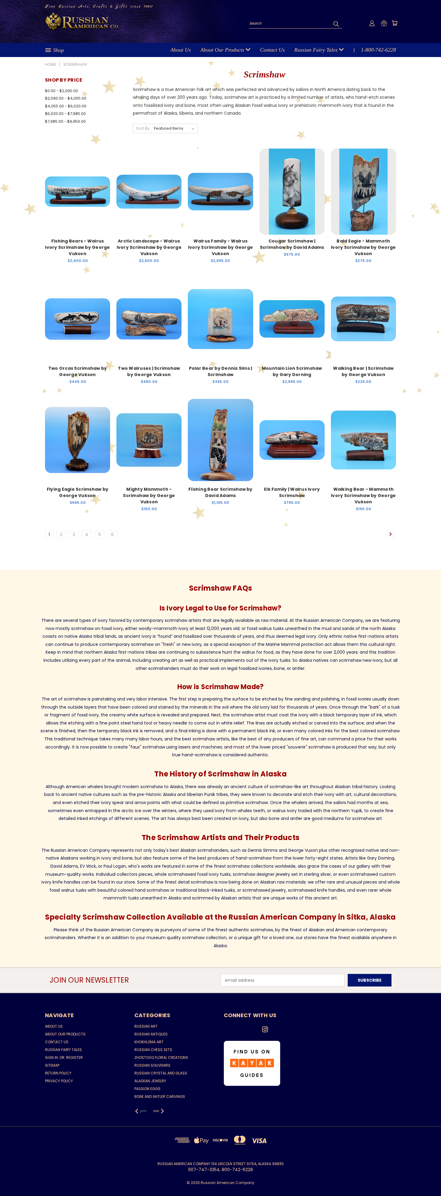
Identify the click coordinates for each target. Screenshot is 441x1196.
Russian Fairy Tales (316, 50)
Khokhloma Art (149, 1041)
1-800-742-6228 (378, 50)
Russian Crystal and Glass (160, 1073)
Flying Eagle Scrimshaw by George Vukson (77, 492)
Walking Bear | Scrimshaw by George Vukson (363, 371)
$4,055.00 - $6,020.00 (65, 106)
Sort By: (143, 128)
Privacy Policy (59, 1080)
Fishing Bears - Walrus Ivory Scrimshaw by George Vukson (77, 247)
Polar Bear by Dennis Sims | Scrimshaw (220, 371)
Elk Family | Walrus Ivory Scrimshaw (292, 492)
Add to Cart (77, 196)
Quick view (77, 185)
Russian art (146, 1026)
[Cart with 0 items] (395, 23)
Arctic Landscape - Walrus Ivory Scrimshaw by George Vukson (149, 247)
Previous (425, 1177)
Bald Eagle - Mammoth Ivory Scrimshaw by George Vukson (363, 247)
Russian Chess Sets (153, 1049)
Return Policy (58, 1073)
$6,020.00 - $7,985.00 (65, 113)
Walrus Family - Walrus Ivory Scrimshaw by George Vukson (220, 247)
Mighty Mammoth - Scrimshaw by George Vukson (149, 495)
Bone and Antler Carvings (159, 1096)
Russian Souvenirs (152, 1065)
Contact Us (272, 50)
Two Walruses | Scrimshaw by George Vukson (149, 371)
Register (74, 1057)
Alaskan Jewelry (150, 1080)
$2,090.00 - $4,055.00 (65, 98)
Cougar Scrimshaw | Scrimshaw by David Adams (292, 244)
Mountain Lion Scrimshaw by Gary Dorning (292, 371)
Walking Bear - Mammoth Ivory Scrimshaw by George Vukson (363, 495)
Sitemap (52, 1065)
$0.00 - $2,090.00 (61, 91)
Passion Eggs (147, 1088)
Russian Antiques (151, 1034)
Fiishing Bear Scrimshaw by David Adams (220, 492)
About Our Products (223, 50)
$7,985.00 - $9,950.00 (65, 121)
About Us (180, 50)
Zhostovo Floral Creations (161, 1057)
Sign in (52, 1057)
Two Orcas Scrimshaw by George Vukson (77, 371)
